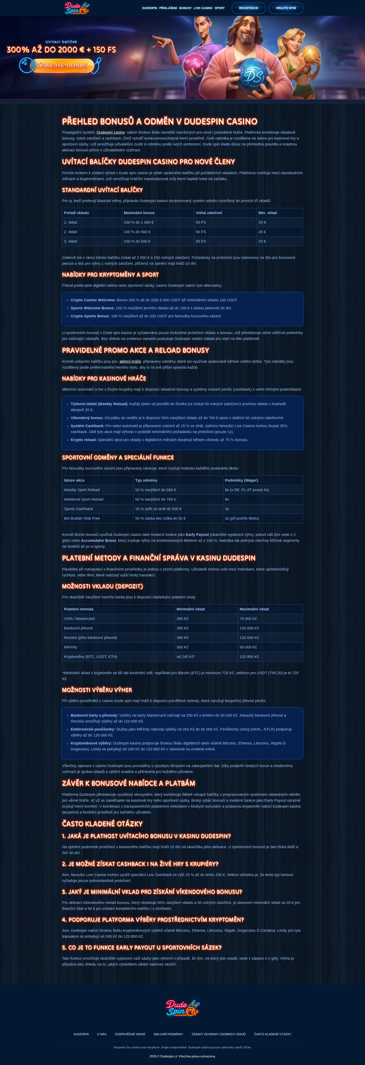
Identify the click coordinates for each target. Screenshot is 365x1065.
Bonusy (185, 8)
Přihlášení (168, 8)
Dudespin (149, 8)
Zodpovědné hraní (130, 1034)
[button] (355, 1043)
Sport (220, 8)
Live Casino (203, 8)
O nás (101, 1034)
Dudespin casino (111, 132)
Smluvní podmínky (168, 1034)
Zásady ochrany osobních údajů (219, 1034)
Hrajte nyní (286, 8)
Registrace (248, 8)
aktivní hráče (130, 361)
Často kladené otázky (272, 1034)
